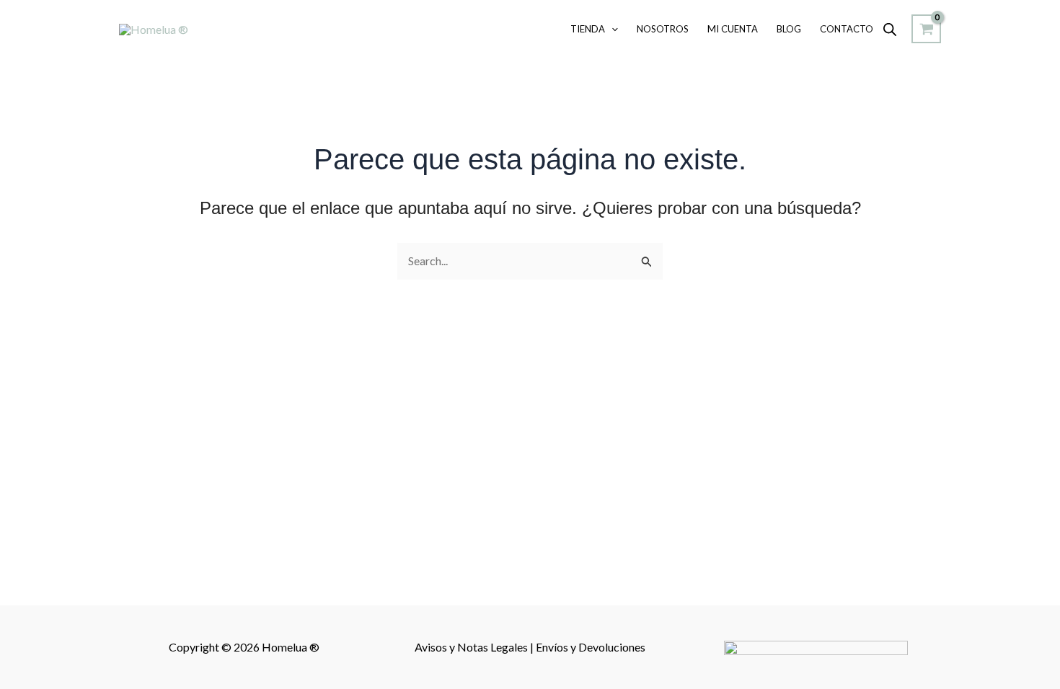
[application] (611, 29)
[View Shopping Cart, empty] (926, 28)
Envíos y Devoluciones (590, 647)
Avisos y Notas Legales (472, 647)
